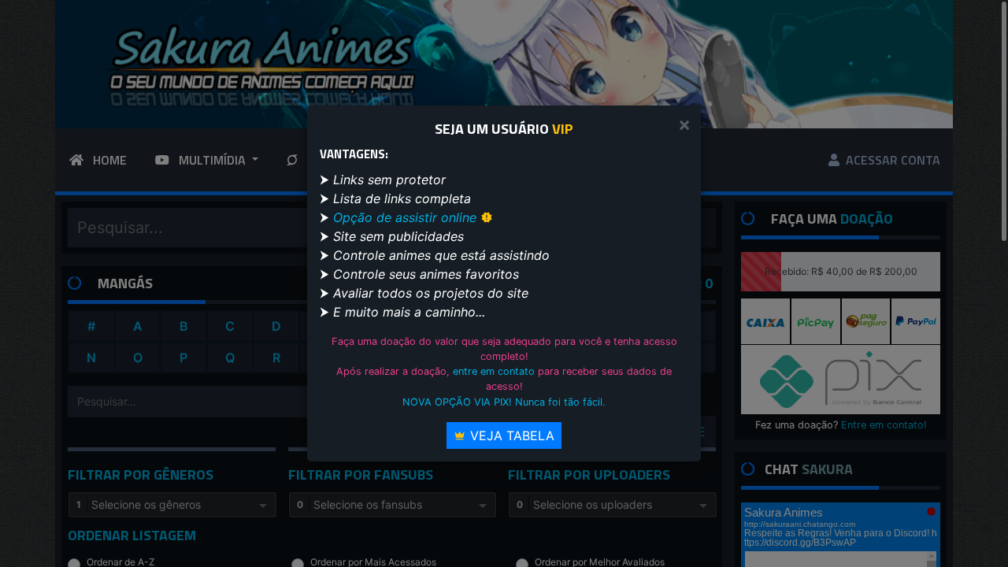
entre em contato (494, 371)
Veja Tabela (510, 435)
